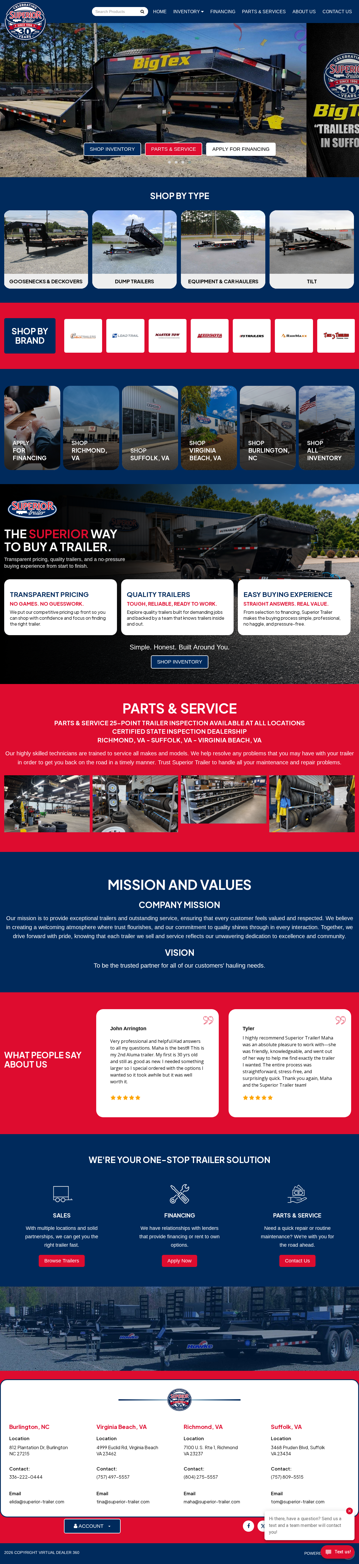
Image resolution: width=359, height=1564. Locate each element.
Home (160, 11)
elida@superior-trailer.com (36, 1501)
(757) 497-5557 (113, 1477)
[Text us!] (337, 1553)
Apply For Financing (241, 149)
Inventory (187, 11)
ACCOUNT (92, 1526)
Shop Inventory (112, 149)
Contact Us (337, 11)
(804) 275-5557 (201, 1477)
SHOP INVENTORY (179, 662)
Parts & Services (264, 11)
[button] (169, 162)
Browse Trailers (61, 1261)
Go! (142, 12)
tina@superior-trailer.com (122, 1501)
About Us (304, 11)
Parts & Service (173, 149)
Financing (222, 11)
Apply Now (179, 1261)
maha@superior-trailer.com (212, 1501)
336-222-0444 (26, 1477)
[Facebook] (248, 1526)
